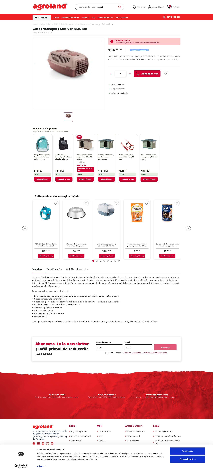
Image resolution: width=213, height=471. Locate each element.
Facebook (34, 443)
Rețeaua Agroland (79, 431)
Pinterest (43, 443)
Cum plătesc (133, 440)
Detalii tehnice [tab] (54, 269)
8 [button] (119, 261)
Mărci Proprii (105, 431)
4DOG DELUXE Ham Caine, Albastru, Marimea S (46, 245)
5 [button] (108, 261)
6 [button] (111, 261)
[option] (46, 230)
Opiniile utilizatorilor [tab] (77, 269)
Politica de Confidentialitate (155, 353)
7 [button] (115, 261)
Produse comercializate (70, 17)
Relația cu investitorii (105, 17)
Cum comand (133, 436)
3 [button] (100, 261)
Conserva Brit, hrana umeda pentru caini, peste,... (167, 245)
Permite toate (187, 451)
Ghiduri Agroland (122, 17)
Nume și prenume (103, 342)
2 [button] (97, 261)
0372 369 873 (173, 17)
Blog (93, 17)
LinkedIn (52, 443)
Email (127, 342)
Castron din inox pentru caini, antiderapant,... (76, 245)
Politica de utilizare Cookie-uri (168, 442)
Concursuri (76, 440)
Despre (56, 17)
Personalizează (186, 459)
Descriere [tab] (37, 269)
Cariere (102, 440)
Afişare (40, 466)
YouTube (39, 443)
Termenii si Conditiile (132, 353)
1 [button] (93, 261)
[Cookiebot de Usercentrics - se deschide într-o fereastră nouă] (21, 466)
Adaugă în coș (150, 73)
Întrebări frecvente (136, 431)
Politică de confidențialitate (168, 436)
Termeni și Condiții (164, 431)
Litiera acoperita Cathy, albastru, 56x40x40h (106, 245)
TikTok (57, 443)
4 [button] (104, 261)
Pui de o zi (85, 17)
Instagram (48, 443)
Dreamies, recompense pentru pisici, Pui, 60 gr (137, 245)
